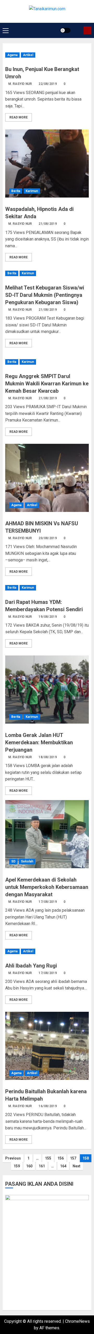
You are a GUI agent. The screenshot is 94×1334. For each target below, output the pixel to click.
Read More (18, 117)
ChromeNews (77, 1321)
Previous (13, 1158)
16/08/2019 (48, 1106)
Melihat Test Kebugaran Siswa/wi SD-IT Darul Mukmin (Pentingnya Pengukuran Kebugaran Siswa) (44, 295)
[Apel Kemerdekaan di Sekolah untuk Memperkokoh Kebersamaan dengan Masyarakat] (47, 834)
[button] (6, 30)
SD (13, 861)
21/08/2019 (48, 224)
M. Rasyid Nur (20, 84)
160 (29, 1166)
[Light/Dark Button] (65, 30)
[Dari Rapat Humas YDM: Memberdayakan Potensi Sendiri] (47, 588)
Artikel (28, 55)
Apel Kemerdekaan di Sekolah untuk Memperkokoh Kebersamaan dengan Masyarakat (46, 887)
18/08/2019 (48, 757)
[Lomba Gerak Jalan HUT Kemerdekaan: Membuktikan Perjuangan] (47, 689)
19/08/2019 (48, 617)
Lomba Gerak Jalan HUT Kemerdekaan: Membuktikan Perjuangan (39, 742)
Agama (12, 55)
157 (73, 1158)
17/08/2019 (48, 902)
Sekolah (27, 861)
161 (42, 1166)
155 (48, 1158)
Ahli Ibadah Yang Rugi (31, 966)
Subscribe (87, 30)
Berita (15, 191)
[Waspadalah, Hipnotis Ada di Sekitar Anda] (47, 163)
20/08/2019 (48, 538)
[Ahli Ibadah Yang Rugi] (47, 951)
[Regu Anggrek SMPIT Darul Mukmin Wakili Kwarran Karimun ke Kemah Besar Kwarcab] (47, 362)
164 (63, 1166)
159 (17, 1166)
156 (60, 1158)
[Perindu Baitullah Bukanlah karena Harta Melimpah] (47, 1046)
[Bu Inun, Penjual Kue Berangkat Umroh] (47, 55)
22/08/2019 (48, 84)
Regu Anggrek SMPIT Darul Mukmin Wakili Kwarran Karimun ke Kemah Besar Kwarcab (47, 383)
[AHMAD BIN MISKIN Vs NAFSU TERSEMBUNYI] (47, 478)
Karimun (32, 191)
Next (76, 1166)
